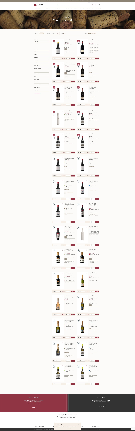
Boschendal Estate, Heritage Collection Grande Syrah (92, 64)
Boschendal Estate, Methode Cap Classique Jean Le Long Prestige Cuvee (69, 343)
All (89, 33)
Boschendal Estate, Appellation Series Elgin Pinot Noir (69, 158)
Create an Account (39, 426)
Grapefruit (66, 356)
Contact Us (101, 406)
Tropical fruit (66, 262)
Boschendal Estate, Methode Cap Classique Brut (93, 274)
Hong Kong (93, 33)
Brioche (65, 355)
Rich (92, 51)
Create (33, 407)
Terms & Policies (96, 426)
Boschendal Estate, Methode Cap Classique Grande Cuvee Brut (93, 297)
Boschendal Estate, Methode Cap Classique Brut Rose (69, 297)
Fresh (72, 355)
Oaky (97, 50)
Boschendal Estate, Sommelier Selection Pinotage (93, 112)
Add (72, 58)
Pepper (90, 51)
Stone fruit (66, 376)
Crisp (68, 375)
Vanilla (65, 120)
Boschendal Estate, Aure (93, 226)
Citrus (65, 119)
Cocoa (94, 50)
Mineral (71, 119)
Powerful (90, 215)
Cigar (94, 214)
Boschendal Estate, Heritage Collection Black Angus (94, 41)
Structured (91, 52)
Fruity (68, 119)
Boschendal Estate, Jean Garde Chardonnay (69, 111)
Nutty (65, 213)
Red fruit (71, 213)
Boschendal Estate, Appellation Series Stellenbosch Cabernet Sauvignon (93, 205)
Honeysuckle (69, 261)
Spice (95, 51)
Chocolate (90, 234)
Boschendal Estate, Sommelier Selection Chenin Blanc (93, 343)
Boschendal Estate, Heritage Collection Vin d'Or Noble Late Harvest (69, 251)
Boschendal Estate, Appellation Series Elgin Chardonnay (69, 41)
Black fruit (91, 50)
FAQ (82, 426)
